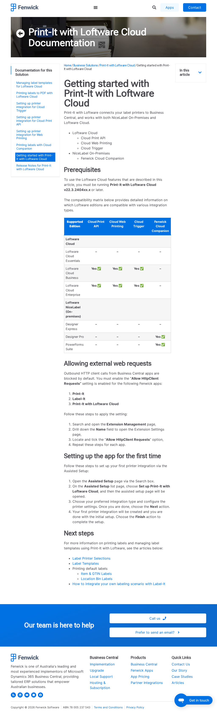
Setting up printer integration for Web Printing (29, 134)
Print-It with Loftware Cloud (87, 32)
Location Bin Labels (96, 579)
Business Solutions (85, 65)
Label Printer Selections (91, 558)
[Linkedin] (20, 695)
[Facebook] (40, 695)
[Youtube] (26, 695)
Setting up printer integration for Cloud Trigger (30, 106)
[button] (200, 72)
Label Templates (85, 563)
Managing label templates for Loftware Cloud (34, 84)
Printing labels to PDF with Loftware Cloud (34, 94)
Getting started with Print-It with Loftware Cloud (34, 157)
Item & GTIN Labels (96, 573)
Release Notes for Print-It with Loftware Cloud (33, 167)
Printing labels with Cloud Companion (33, 146)
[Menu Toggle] (95, 7)
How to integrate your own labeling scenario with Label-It (118, 584)
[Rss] (13, 695)
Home (67, 65)
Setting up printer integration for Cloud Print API (34, 120)
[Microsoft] (33, 695)
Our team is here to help (59, 625)
